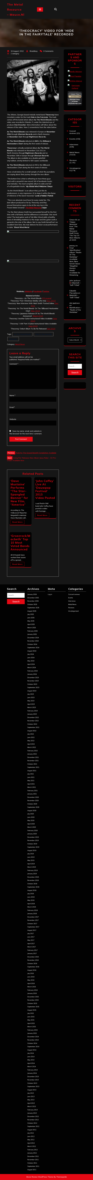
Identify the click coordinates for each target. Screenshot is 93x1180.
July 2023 (30, 694)
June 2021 (30, 777)
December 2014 (33, 1037)
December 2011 (33, 1156)
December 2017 (33, 917)
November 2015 (33, 1000)
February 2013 (32, 1110)
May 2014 (30, 1060)
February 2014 (32, 1070)
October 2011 (32, 1163)
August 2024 (31, 651)
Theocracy (13, 339)
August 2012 (31, 1130)
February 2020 (32, 830)
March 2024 (31, 667)
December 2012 (33, 1116)
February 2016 (32, 990)
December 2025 (33, 598)
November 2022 (33, 721)
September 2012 (33, 1126)
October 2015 (32, 1003)
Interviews (73, 144)
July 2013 (30, 1093)
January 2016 (32, 993)
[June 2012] (33, 326)
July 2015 (30, 1013)
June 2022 (30, 737)
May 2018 (30, 900)
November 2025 (33, 601)
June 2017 (30, 937)
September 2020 (33, 807)
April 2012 (31, 1143)
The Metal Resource (34, 208)
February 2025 (32, 631)
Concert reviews (72, 132)
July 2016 (30, 973)
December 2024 (33, 638)
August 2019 (31, 850)
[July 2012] (51, 329)
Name (12, 395)
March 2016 (31, 987)
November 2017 (33, 920)
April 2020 (31, 824)
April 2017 (31, 943)
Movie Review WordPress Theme (39, 1177)
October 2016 (32, 963)
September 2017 (33, 927)
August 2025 (31, 611)
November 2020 (33, 800)
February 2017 (32, 950)
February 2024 (32, 671)
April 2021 (31, 784)
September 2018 (33, 887)
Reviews (73, 160)
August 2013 (31, 1090)
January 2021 (32, 794)
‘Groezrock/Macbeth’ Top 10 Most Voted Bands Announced (20, 542)
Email (12, 407)
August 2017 (31, 930)
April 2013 (31, 1103)
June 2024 (30, 657)
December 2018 (33, 877)
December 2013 (33, 1076)
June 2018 (30, 897)
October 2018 (32, 884)
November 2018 (33, 880)
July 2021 (30, 774)
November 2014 (33, 1040)
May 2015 (30, 1020)
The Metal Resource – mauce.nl (15, 9)
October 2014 (32, 1043)
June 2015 (30, 1017)
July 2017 (30, 933)
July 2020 (30, 814)
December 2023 (33, 677)
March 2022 (31, 747)
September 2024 (33, 647)
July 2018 (30, 893)
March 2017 (31, 947)
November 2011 (33, 1160)
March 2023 (31, 707)
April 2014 (31, 1063)
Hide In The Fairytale (43, 334)
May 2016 (30, 980)
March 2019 (31, 867)
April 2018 (31, 904)
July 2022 (30, 734)
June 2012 (30, 1136)
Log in (50, 594)
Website (28, 291)
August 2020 (31, 810)
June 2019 (30, 857)
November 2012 (33, 1120)
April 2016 (31, 983)
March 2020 (31, 827)
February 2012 (32, 1150)
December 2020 (33, 797)
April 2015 (31, 1023)
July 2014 (30, 1053)
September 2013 (33, 1086)
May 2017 (30, 940)
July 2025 (30, 614)
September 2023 (33, 687)
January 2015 (32, 1033)
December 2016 (33, 957)
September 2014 (33, 1046)
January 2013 (32, 1113)
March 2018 (31, 907)
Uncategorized (73, 611)
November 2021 (33, 760)
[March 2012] (38, 316)
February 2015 (32, 1030)
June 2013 (30, 1096)
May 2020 (30, 820)
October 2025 (32, 604)
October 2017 (32, 923)
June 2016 (30, 977)
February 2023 (32, 711)
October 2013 (32, 1083)
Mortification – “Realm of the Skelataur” (75, 309)
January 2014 (32, 1073)
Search (74, 372)
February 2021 (32, 790)
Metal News (20, 344)
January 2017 (32, 953)
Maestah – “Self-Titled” (75, 284)
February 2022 (32, 751)
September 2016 (33, 967)
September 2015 (33, 1007)
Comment (13, 364)
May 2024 (30, 661)
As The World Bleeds (22, 334)
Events (72, 139)
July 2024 (30, 654)
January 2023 (32, 714)
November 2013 (33, 1080)
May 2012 (30, 1140)
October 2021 (32, 764)
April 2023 (31, 704)
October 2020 (32, 804)
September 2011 (33, 1166)
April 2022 (31, 744)
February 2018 (32, 910)
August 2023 (31, 691)
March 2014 (31, 1066)
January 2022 (32, 754)
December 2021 (33, 757)
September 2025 (33, 608)
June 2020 (30, 817)
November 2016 (33, 960)
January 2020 (32, 834)
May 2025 (30, 621)
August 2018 (31, 890)
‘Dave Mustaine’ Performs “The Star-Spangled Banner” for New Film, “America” (19, 492)
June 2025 (30, 618)
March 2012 (31, 1146)
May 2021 (30, 780)
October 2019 (32, 844)
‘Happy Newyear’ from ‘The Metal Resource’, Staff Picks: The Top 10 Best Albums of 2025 (74, 231)
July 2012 (30, 1133)
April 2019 (31, 864)
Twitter (45, 291)
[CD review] (46, 298)
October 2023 (32, 684)
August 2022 (31, 731)
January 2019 (32, 874)
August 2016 (31, 970)
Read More (17, 522)
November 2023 (33, 681)
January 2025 (32, 634)
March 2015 (31, 1026)
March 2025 (31, 627)
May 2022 (30, 741)
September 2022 (33, 727)
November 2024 (33, 641)
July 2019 (30, 854)
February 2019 (32, 870)
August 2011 (31, 1170)
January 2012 (32, 1153)
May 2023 (30, 701)
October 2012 (32, 1123)
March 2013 (31, 1106)
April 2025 (31, 624)
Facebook (37, 291)
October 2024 (32, 644)
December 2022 (33, 717)
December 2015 (33, 997)
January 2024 (32, 674)
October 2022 (32, 724)
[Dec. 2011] (51, 301)
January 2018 (32, 913)
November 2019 (33, 840)
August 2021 (31, 771)
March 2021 (31, 787)
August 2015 (31, 1010)
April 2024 (31, 664)
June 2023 (30, 697)
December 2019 (33, 837)
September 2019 (33, 847)
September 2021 (33, 767)
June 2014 (30, 1056)
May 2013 (30, 1100)
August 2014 (31, 1050)
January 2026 (32, 594)
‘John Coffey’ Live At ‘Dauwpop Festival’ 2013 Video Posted (45, 489)
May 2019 (30, 860)
